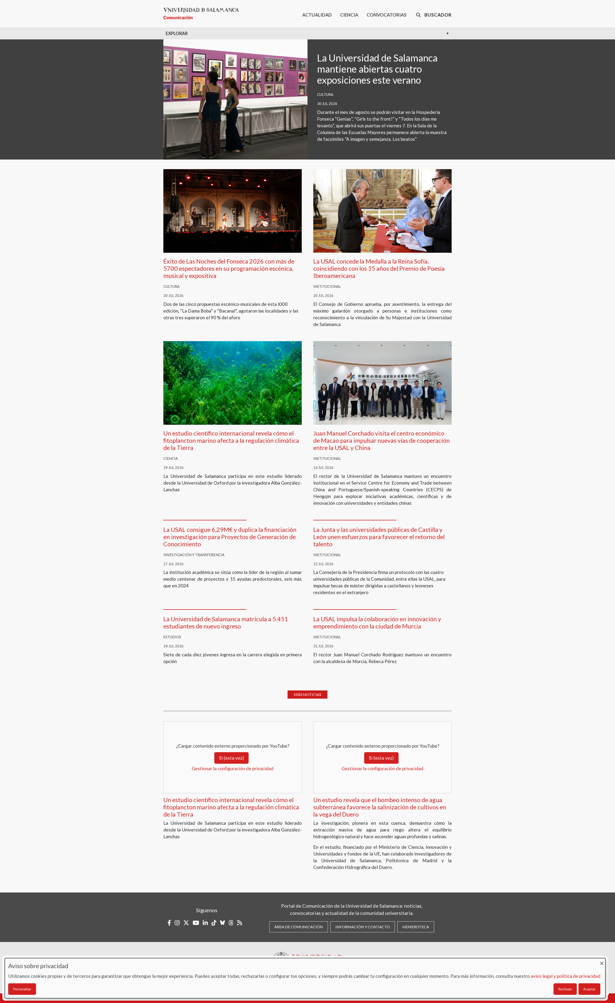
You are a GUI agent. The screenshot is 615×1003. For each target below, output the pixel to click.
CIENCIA (349, 15)
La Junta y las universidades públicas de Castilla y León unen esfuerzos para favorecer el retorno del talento (379, 537)
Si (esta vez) (231, 758)
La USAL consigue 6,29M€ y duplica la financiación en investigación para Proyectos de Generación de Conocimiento (229, 537)
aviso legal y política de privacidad (565, 976)
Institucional (327, 286)
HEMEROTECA (415, 926)
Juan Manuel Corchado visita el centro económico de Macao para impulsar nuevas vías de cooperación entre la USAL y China (381, 440)
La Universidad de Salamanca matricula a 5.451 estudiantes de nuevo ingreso (225, 622)
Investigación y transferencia (193, 555)
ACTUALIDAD (317, 15)
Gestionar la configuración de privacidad (232, 768)
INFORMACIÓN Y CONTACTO (362, 926)
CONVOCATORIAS (386, 15)
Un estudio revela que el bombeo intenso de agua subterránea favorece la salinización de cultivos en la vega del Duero (379, 807)
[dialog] (305, 978)
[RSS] (239, 922)
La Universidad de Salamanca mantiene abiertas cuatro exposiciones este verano (377, 69)
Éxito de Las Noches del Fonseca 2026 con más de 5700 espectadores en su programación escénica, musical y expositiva (228, 268)
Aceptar (589, 989)
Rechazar (565, 989)
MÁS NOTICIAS (307, 694)
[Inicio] (203, 13)
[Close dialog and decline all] (601, 961)
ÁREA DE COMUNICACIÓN (298, 926)
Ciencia (170, 458)
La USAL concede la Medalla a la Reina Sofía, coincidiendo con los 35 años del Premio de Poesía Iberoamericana (379, 268)
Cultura (325, 94)
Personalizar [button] (22, 989)
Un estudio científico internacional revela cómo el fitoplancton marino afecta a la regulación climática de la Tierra (231, 440)
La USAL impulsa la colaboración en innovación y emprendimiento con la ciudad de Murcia (377, 622)
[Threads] (231, 922)
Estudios (172, 637)
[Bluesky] (222, 922)
